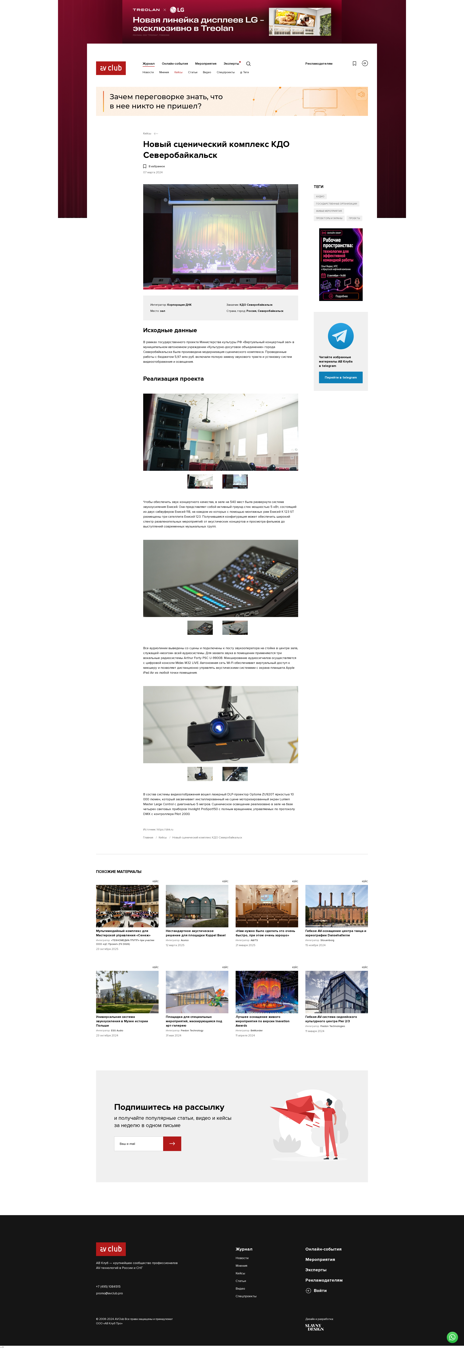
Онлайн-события (175, 64)
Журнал (149, 64)
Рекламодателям (318, 64)
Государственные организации (336, 203)
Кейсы (179, 72)
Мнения (164, 72)
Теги (245, 72)
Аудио (320, 196)
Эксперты (231, 64)
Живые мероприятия (329, 211)
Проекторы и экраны (329, 218)
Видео (207, 72)
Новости (148, 72)
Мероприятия (205, 64)
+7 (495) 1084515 (108, 1287)
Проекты (354, 218)
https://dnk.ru (165, 829)
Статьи (192, 72)
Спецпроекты (226, 72)
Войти (320, 1290)
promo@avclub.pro (109, 1293)
